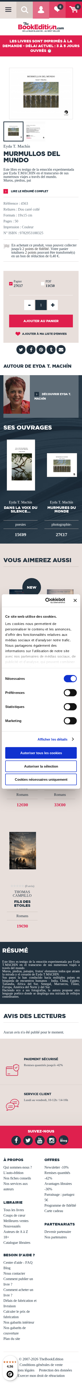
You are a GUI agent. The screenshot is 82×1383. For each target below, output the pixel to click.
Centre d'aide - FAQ (18, 1262)
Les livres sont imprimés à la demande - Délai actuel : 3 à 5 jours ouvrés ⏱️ (41, 46)
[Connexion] (41, 13)
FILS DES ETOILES (22, 903)
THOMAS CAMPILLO (22, 893)
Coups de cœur (14, 1215)
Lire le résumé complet (29, 191)
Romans (22, 795)
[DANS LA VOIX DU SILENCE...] (20, 465)
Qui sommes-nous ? (17, 1167)
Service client (37, 1094)
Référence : (11, 203)
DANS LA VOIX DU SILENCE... (20, 509)
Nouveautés (11, 1226)
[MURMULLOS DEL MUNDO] (41, 116)
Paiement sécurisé (41, 1059)
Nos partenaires (55, 1237)
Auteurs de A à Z (15, 1232)
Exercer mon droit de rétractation (41, 1376)
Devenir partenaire (57, 1232)
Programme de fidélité (60, 1205)
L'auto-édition (13, 1173)
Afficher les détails (53, 739)
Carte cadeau (53, 1211)
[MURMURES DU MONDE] (61, 465)
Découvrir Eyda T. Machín (52, 396)
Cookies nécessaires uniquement (41, 779)
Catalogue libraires (16, 1242)
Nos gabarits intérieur (18, 1322)
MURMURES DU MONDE (61, 509)
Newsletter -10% (56, 1167)
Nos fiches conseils (17, 1178)
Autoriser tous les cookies (41, 753)
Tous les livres (13, 1210)
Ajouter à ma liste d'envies (44, 333)
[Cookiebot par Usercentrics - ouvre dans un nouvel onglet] (48, 600)
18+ (6, 1237)
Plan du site (11, 1339)
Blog (6, 1268)
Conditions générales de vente (41, 1365)
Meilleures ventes (15, 1221)
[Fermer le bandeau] (75, 600)
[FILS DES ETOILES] (22, 850)
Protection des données (55, 1370)
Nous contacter (14, 1273)
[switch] (70, 692)
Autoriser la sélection (41, 766)
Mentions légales (22, 1370)
